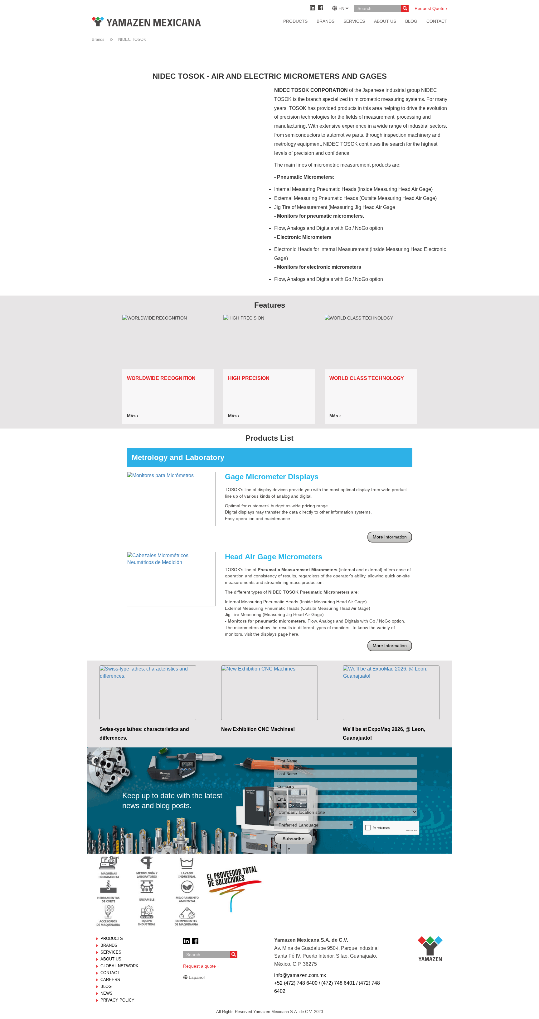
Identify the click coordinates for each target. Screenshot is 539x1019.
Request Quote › (431, 8)
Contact (109, 972)
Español (196, 977)
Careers (110, 979)
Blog (106, 986)
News (106, 993)
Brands (325, 21)
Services (354, 21)
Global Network (119, 966)
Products (295, 21)
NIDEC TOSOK (132, 39)
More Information (390, 536)
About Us (110, 959)
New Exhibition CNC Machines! (258, 729)
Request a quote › (201, 966)
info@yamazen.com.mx (300, 975)
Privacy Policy (117, 1000)
